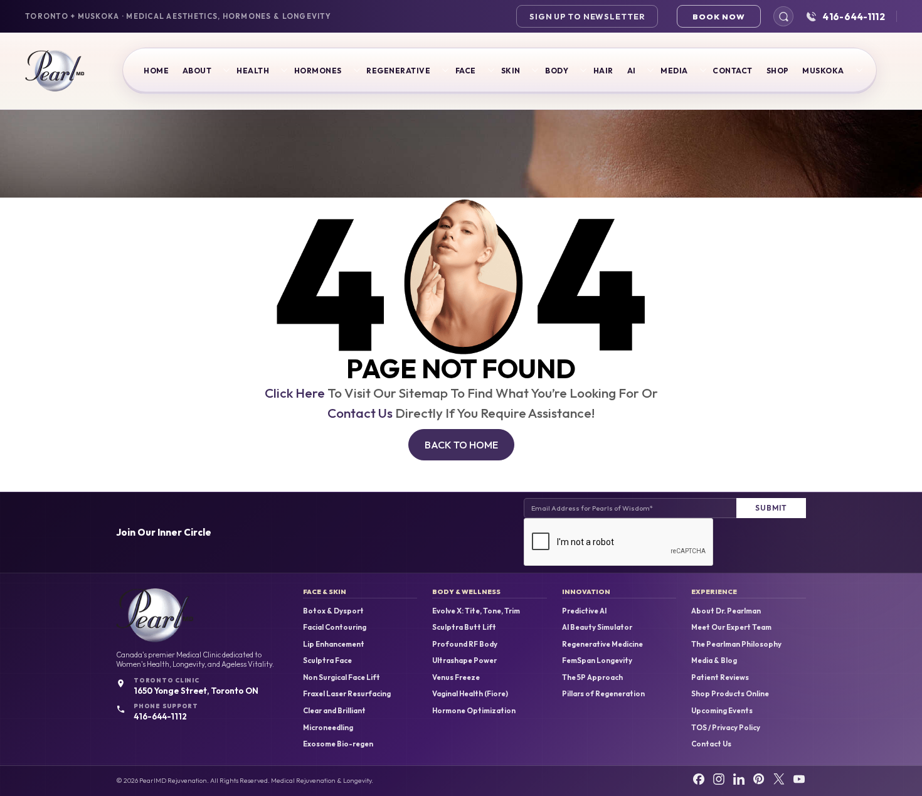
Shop (777, 70)
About (197, 70)
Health (252, 70)
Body (556, 70)
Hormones (318, 70)
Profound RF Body (464, 644)
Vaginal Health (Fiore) (470, 693)
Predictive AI (584, 611)
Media (673, 70)
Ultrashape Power (464, 660)
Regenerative (398, 70)
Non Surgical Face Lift (341, 677)
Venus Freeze (456, 677)
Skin (511, 70)
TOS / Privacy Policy (725, 727)
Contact (732, 70)
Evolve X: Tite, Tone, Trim (476, 611)
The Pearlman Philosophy (736, 644)
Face (465, 70)
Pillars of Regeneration (603, 693)
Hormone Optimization (474, 710)
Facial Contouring (334, 627)
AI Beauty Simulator (597, 627)
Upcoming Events (722, 710)
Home (156, 70)
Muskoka (823, 70)
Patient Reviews (720, 677)
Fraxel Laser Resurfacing (347, 693)
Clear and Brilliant (334, 710)
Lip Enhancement (333, 644)
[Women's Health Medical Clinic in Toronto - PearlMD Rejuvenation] (55, 71)
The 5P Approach (592, 677)
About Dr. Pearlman (726, 611)
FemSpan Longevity (597, 660)
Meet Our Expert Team (731, 627)
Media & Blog (714, 660)
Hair (603, 70)
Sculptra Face (327, 660)
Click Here (295, 393)
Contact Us (360, 413)
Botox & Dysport (333, 611)
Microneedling (328, 727)
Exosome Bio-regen (338, 744)
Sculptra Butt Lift (464, 627)
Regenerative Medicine (602, 644)
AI (631, 70)
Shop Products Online (730, 693)
